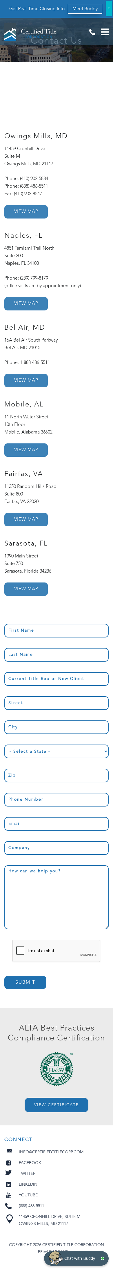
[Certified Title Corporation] (30, 32)
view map (26, 211)
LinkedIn (28, 1184)
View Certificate (56, 1105)
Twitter (27, 1174)
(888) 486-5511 (92, 32)
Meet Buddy (85, 9)
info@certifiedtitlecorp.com (51, 1152)
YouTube (28, 1195)
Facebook (30, 1163)
